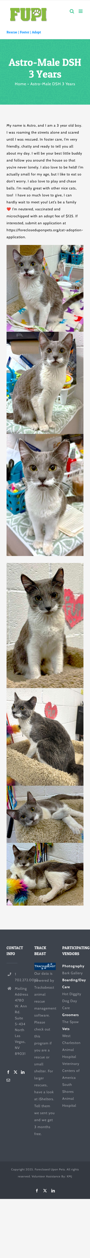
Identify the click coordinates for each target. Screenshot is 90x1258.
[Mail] (8, 1080)
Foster (24, 32)
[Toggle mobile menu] (81, 11)
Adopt (36, 32)
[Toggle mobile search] (72, 11)
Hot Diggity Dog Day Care (71, 1001)
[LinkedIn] (23, 1072)
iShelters (46, 1099)
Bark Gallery (72, 973)
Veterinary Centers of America (71, 1071)
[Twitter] (15, 1072)
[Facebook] (8, 1072)
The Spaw (70, 1022)
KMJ (69, 1176)
